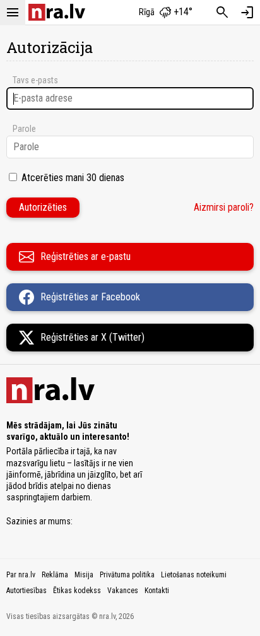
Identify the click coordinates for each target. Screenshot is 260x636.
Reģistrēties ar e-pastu (85, 256)
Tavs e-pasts (35, 80)
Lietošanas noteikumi (194, 574)
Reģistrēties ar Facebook (90, 297)
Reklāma (55, 574)
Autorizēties (43, 207)
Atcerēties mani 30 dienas (72, 178)
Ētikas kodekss (77, 590)
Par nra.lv (20, 574)
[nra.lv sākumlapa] (56, 12)
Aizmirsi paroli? (224, 207)
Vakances (122, 590)
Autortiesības (26, 590)
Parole (24, 129)
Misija (83, 574)
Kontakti (157, 590)
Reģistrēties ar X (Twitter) (92, 337)
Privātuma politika (127, 574)
